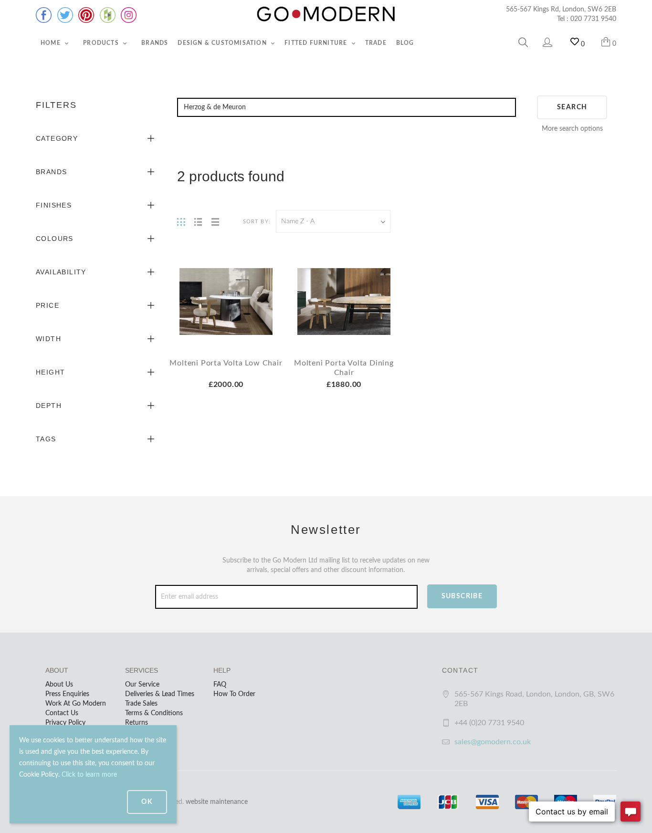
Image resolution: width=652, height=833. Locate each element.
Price (47, 305)
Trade (376, 43)
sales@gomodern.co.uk (492, 742)
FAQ (219, 684)
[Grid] (181, 221)
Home (52, 43)
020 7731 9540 (593, 19)
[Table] (215, 221)
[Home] (326, 14)
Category (57, 138)
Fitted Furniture (316, 43)
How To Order (234, 694)
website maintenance (217, 802)
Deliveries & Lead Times (159, 694)
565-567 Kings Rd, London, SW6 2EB (561, 9)
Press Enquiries (67, 694)
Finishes (54, 205)
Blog (405, 43)
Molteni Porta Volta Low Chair (225, 363)
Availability (61, 272)
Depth (49, 405)
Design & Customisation (223, 43)
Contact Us (61, 713)
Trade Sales (141, 703)
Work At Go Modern (75, 703)
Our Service (142, 684)
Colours (55, 238)
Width (48, 339)
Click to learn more (89, 774)
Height (50, 372)
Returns (136, 722)
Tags (46, 439)
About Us (59, 684)
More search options (572, 128)
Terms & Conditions (154, 713)
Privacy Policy (65, 722)
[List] (198, 221)
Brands (154, 43)
